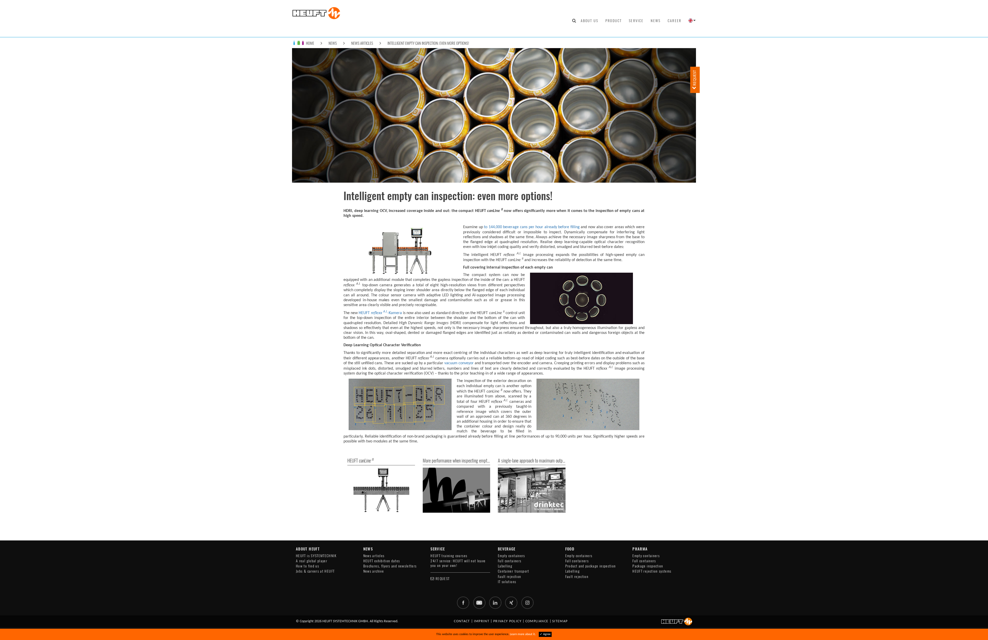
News (655, 20)
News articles (362, 43)
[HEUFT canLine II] (381, 490)
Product (613, 20)
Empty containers (511, 555)
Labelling (505, 566)
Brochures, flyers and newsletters (390, 566)
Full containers (509, 560)
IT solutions (507, 581)
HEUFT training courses (448, 555)
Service (636, 20)
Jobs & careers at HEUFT (315, 571)
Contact (462, 621)
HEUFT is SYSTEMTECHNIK (316, 555)
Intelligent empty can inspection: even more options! (428, 43)
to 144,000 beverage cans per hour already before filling (532, 227)
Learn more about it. (523, 634)
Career (674, 20)
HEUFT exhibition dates (381, 560)
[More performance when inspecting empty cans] (456, 490)
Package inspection (647, 566)
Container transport (513, 571)
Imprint (482, 621)
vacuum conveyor (459, 363)
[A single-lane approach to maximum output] (532, 490)
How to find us (307, 566)
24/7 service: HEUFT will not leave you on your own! (458, 563)
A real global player (311, 560)
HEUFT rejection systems (651, 571)
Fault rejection (509, 576)
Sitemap (560, 621)
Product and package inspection (590, 566)
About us (589, 20)
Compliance (537, 621)
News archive (373, 571)
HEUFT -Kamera (380, 313)
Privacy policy (507, 621)
